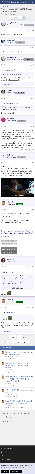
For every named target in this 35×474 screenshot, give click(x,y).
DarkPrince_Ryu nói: (9, 103)
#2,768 (32, 267)
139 (24, 18)
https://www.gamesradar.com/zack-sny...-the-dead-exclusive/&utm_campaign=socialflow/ (17, 232)
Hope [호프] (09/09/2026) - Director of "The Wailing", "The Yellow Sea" (18, 402)
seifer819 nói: (7, 272)
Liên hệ (3, 456)
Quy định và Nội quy (7, 460)
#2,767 (32, 209)
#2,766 (32, 162)
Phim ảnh (15, 356)
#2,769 (32, 307)
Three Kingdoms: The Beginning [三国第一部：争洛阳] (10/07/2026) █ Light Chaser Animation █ (19, 378)
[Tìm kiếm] (33, 2)
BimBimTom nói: (8, 312)
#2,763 (32, 65)
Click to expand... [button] (17, 288)
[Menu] (2, 2)
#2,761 (32, 30)
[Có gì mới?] (29, 2)
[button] (17, 452)
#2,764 (32, 98)
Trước (13, 18)
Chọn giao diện (7, 448)
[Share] (28, 30)
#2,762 (32, 47)
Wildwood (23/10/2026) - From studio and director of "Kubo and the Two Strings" (18, 365)
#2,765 (32, 126)
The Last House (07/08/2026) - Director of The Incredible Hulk (19, 353)
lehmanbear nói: (8, 70)
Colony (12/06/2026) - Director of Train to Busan (19, 391)
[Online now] (5, 94)
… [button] (20, 18)
